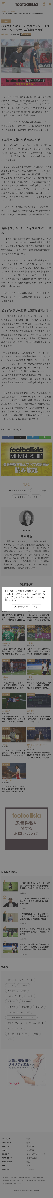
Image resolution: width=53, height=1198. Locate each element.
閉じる (36, 607)
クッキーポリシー (21, 607)
